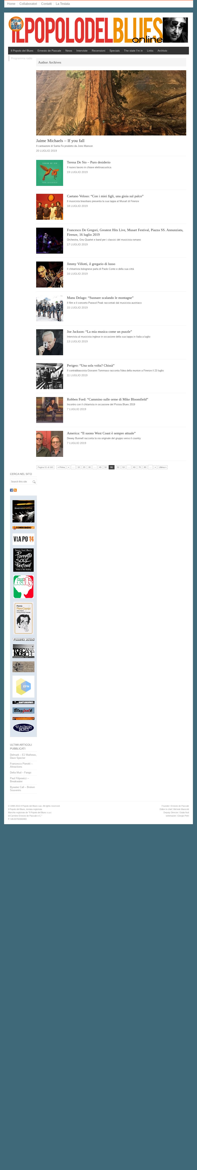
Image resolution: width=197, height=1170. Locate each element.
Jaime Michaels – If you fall (60, 140)
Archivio (162, 50)
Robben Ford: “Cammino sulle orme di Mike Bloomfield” (107, 399)
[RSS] (15, 490)
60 (134, 467)
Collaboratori (28, 3)
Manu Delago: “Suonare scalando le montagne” (100, 298)
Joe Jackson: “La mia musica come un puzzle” (99, 331)
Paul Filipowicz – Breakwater (19, 780)
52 (118, 467)
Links (150, 50)
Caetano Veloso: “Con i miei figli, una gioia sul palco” (105, 196)
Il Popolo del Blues (22, 50)
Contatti (46, 3)
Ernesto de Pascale (49, 50)
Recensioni (98, 50)
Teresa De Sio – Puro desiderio (88, 162)
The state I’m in (133, 50)
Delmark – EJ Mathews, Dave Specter (23, 756)
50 (105, 467)
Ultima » (162, 467)
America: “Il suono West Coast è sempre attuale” (101, 433)
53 (123, 467)
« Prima (61, 467)
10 (79, 467)
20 (84, 467)
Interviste (82, 50)
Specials (114, 50)
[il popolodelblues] (98, 31)
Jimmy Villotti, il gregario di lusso (91, 264)
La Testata (63, 3)
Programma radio (21, 58)
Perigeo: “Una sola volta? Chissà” (90, 365)
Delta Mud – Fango (20, 772)
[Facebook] (11, 490)
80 (145, 467)
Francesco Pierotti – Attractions (21, 765)
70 (140, 467)
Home (11, 3)
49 (100, 467)
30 (89, 467)
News (68, 50)
